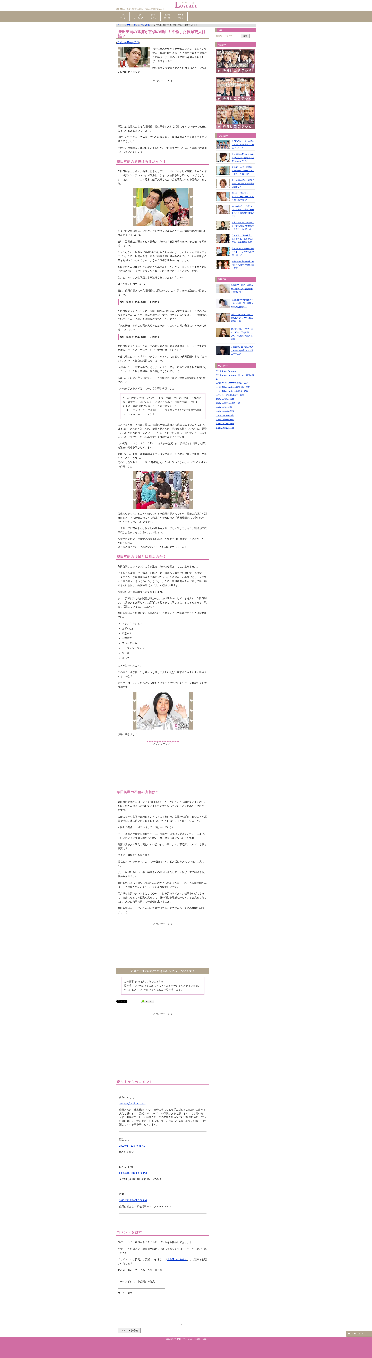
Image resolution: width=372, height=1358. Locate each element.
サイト (181, 16)
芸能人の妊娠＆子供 (225, 411)
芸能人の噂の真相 (224, 407)
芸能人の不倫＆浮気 (128, 42)
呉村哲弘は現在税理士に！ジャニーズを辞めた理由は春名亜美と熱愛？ (243, 238)
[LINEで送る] (147, 1001)
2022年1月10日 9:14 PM (132, 1103)
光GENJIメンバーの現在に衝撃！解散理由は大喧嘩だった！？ (243, 144)
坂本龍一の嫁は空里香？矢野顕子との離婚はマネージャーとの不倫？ (243, 170)
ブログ (138, 16)
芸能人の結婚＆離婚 (225, 423)
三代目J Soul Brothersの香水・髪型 (232, 391)
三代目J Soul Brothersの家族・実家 (232, 383)
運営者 (167, 16)
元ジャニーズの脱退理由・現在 (230, 395)
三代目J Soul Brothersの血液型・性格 (233, 387)
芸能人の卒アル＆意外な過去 (229, 403)
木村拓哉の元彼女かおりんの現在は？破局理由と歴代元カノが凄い (243, 157)
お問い (154, 16)
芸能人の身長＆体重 (225, 427)
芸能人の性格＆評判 (225, 415)
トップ (123, 16)
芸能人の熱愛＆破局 (225, 419)
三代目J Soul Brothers (226, 371)
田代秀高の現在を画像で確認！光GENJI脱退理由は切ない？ (243, 183)
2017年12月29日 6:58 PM (133, 1200)
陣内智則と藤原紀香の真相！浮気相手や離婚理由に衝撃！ (243, 264)
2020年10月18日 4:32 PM (133, 1173)
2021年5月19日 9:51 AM (132, 1145)
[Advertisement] (163, 104)
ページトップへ (358, 1334)
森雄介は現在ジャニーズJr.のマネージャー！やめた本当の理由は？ (243, 196)
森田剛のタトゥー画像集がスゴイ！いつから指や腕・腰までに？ (243, 251)
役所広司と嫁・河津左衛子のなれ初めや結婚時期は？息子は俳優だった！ (243, 225)
